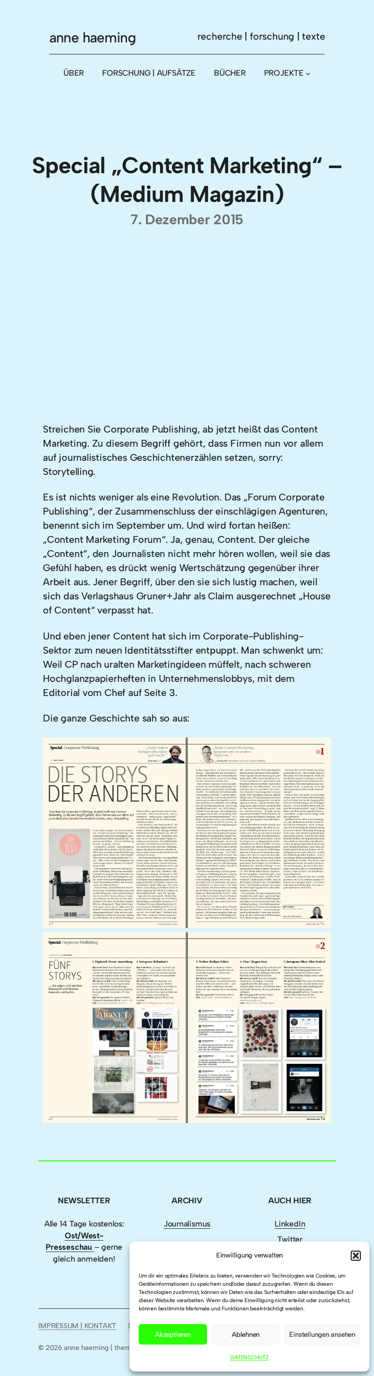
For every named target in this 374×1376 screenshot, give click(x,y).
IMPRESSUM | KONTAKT (77, 1325)
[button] (355, 1255)
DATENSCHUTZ (249, 1357)
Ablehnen (246, 1334)
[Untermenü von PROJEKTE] (308, 73)
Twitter (289, 1239)
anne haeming (92, 37)
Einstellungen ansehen (322, 1334)
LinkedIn (290, 1223)
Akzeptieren (173, 1334)
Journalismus (187, 1223)
